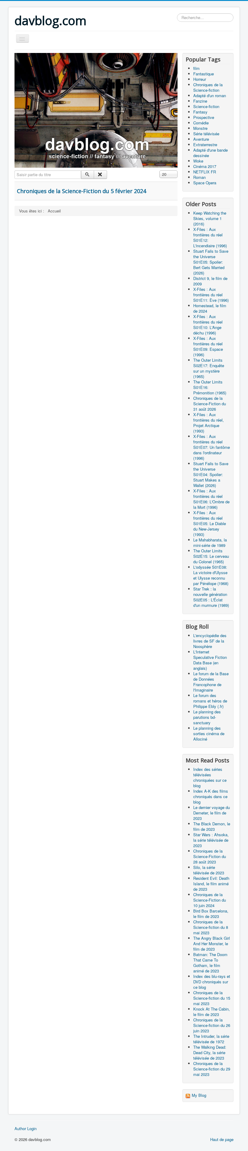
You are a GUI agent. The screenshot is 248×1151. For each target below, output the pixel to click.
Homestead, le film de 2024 (209, 308)
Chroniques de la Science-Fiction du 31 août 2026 (209, 403)
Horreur (199, 79)
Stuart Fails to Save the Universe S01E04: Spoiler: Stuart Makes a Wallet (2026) (210, 474)
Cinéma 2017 (204, 166)
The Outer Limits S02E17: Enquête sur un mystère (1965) (208, 368)
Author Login (26, 1128)
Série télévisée (206, 133)
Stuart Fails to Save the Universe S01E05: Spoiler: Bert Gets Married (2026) (210, 262)
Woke (198, 161)
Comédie (201, 123)
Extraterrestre (205, 144)
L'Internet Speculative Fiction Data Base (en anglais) (210, 660)
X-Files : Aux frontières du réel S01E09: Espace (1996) (208, 346)
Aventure (201, 139)
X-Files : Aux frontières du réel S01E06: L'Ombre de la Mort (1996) (211, 499)
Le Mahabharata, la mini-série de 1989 (210, 542)
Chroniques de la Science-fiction (208, 87)
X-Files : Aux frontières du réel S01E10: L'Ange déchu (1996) (208, 325)
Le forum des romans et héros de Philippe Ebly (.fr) (210, 700)
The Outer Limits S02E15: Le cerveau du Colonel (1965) (211, 556)
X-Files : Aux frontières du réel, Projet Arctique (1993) (208, 423)
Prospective (203, 117)
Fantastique (203, 74)
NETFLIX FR (204, 172)
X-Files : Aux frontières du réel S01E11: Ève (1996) (211, 294)
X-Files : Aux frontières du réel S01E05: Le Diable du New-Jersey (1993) (209, 523)
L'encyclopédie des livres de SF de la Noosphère (210, 641)
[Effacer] (100, 174)
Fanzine (200, 101)
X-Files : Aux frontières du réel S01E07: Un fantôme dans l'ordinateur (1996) (211, 447)
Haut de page (221, 1139)
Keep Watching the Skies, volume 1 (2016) (209, 218)
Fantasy (200, 112)
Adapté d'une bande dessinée (210, 152)
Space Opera (204, 183)
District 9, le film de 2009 (210, 281)
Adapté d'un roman (209, 95)
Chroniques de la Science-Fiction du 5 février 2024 (81, 191)
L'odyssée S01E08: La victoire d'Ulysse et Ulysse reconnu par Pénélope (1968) (210, 575)
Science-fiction (206, 106)
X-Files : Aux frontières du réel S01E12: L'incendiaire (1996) (210, 237)
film (196, 68)
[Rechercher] (87, 174)
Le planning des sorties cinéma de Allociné (208, 733)
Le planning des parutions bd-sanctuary (207, 717)
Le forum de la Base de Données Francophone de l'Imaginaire (211, 682)
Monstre (200, 128)
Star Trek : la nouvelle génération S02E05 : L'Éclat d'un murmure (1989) (211, 597)
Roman (199, 177)
